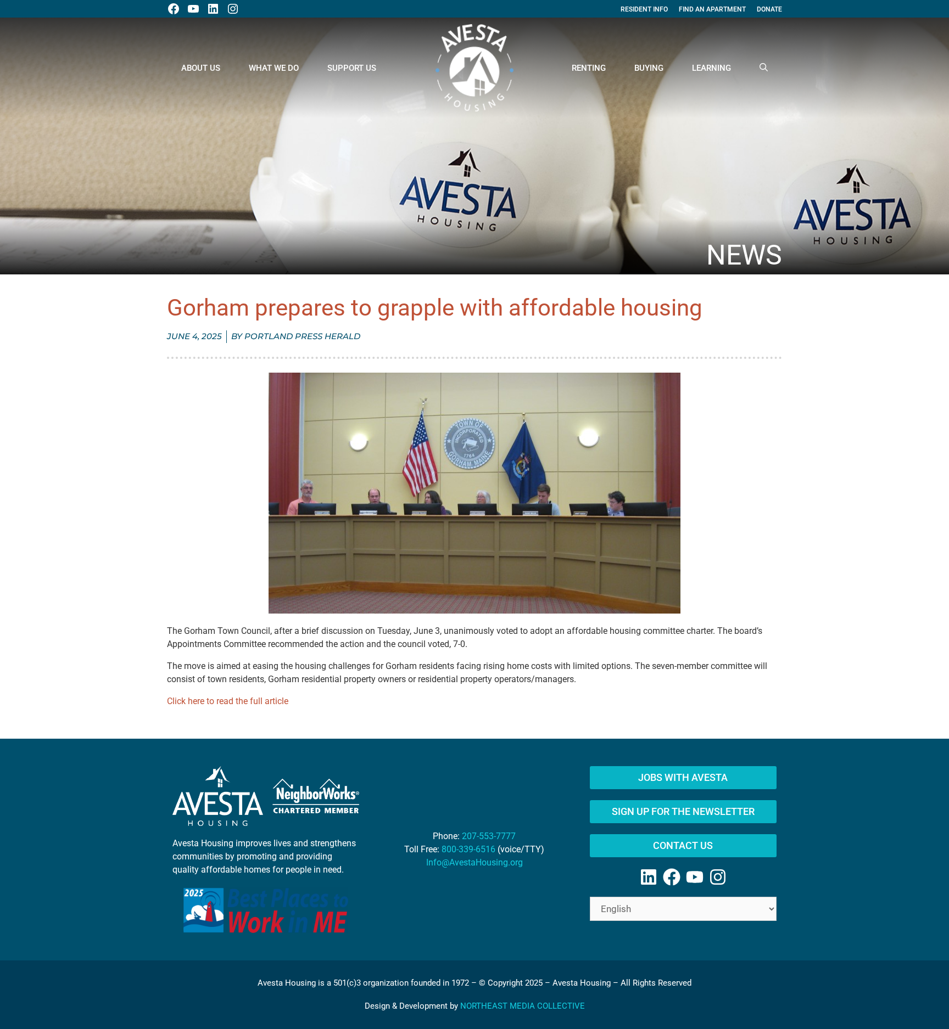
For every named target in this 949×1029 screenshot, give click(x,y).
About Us (200, 68)
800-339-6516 (468, 849)
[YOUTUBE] (193, 8)
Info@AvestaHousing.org (474, 862)
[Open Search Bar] (763, 68)
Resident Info (644, 9)
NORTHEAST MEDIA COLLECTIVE (522, 1006)
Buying (648, 68)
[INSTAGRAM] (232, 8)
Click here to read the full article (227, 701)
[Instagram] (718, 877)
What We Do (274, 68)
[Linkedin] (648, 877)
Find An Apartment (712, 9)
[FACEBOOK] (173, 8)
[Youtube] (695, 877)
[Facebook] (671, 877)
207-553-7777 (489, 836)
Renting (589, 68)
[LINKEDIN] (213, 8)
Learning (711, 68)
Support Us (351, 68)
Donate (769, 9)
